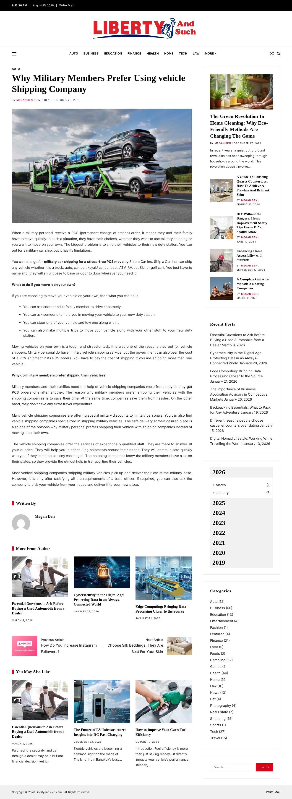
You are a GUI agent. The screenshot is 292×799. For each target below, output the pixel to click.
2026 (218, 472)
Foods (215, 653)
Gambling (217, 660)
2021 (218, 542)
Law (196, 53)
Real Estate (219, 712)
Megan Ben (24, 100)
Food (214, 647)
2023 (218, 522)
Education (113, 53)
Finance (134, 53)
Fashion (216, 627)
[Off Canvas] (14, 53)
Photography (220, 705)
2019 (218, 562)
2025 (218, 503)
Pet (213, 699)
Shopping (218, 718)
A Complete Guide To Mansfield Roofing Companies (253, 283)
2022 (218, 532)
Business (91, 53)
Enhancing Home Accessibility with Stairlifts (249, 255)
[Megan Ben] (21, 523)
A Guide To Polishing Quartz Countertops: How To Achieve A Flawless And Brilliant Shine (253, 185)
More (209, 53)
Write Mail (66, 5)
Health (153, 53)
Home (168, 53)
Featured (217, 634)
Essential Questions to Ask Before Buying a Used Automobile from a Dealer (38, 608)
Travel (215, 738)
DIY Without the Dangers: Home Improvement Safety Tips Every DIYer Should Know (252, 223)
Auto (73, 53)
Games (215, 666)
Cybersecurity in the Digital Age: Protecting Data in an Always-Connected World (99, 599)
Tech (183, 53)
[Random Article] (272, 54)
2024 (218, 512)
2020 (218, 552)
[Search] (278, 53)
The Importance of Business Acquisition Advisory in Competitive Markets (239, 394)
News (214, 692)
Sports (215, 725)
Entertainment (221, 621)
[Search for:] (231, 768)
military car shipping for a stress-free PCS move (84, 261)
